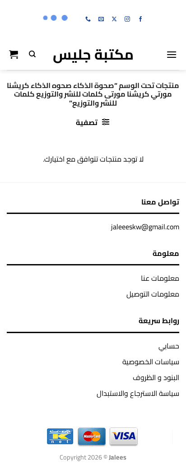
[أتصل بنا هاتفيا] (88, 19)
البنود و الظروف (156, 377)
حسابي (168, 346)
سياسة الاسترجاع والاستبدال (138, 393)
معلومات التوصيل (152, 294)
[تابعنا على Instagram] (127, 19)
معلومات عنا (160, 278)
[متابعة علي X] (114, 19)
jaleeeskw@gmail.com (145, 226)
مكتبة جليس (93, 54)
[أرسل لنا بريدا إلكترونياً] (101, 19)
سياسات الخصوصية (150, 361)
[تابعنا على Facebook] (140, 19)
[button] (171, 54)
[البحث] (32, 54)
